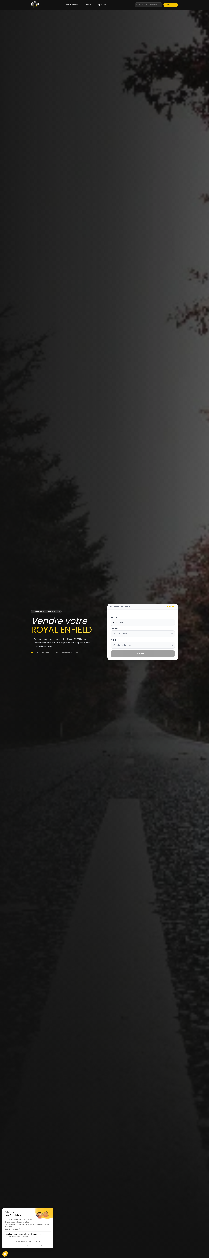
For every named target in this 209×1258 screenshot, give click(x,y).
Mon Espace (171, 5)
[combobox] (143, 622)
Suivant (141, 653)
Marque (114, 617)
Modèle (114, 629)
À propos (102, 5)
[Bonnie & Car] (35, 4)
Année (114, 640)
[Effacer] (172, 622)
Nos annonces (72, 5)
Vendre (88, 5)
